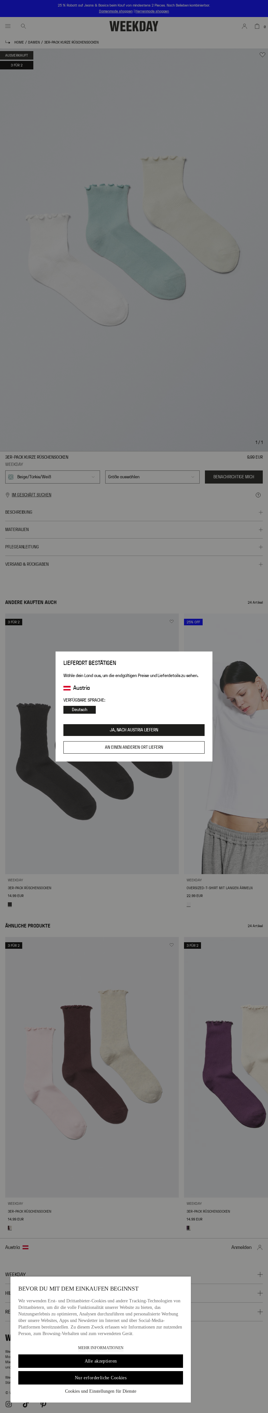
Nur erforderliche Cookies (101, 1377)
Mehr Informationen (101, 1348)
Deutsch (79, 709)
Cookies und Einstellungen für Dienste (100, 1391)
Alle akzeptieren (101, 1361)
